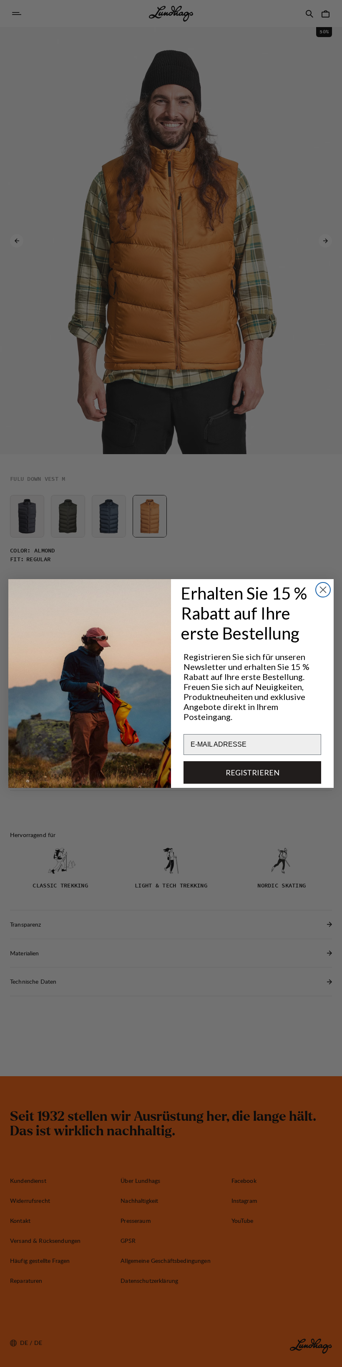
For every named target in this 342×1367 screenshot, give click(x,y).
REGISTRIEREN (252, 772)
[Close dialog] (323, 589)
